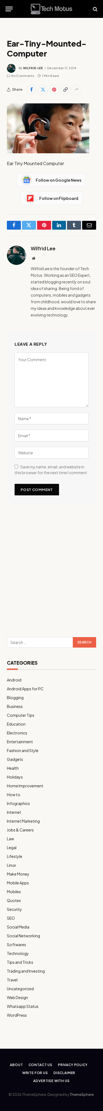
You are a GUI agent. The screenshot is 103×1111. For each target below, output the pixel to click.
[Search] (95, 9)
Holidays (15, 776)
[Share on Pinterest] (54, 90)
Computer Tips (20, 715)
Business (15, 706)
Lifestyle (14, 856)
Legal (11, 847)
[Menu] (9, 9)
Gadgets (15, 759)
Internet (14, 812)
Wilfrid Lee (33, 68)
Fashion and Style (22, 750)
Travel (12, 979)
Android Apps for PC (25, 688)
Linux (11, 865)
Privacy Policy (73, 1065)
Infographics (18, 803)
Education (16, 723)
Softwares (16, 944)
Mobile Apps (18, 882)
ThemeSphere (82, 1094)
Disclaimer (64, 1073)
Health (13, 768)
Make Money (18, 873)
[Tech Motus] (51, 9)
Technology (18, 953)
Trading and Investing (26, 970)
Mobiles (14, 891)
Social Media (18, 926)
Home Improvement (25, 785)
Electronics (17, 732)
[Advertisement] (51, 573)
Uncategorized (20, 988)
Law (10, 838)
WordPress (17, 1015)
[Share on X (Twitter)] (43, 90)
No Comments (22, 75)
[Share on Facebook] (32, 90)
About (16, 1065)
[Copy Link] (65, 90)
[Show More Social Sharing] (77, 90)
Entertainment (20, 741)
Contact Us (40, 1065)
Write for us (35, 1073)
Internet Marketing (23, 821)
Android (14, 679)
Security (14, 909)
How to (13, 794)
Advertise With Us (51, 1081)
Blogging (15, 697)
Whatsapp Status (22, 1006)
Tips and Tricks (20, 962)
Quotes (14, 900)
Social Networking (23, 935)
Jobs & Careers (20, 829)
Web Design (17, 997)
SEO (11, 918)
